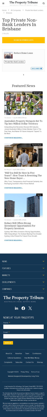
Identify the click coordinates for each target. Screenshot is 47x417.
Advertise (18, 353)
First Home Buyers (37, 145)
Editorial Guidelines (14, 357)
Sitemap (40, 362)
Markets (6, 275)
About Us (9, 353)
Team (27, 353)
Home (4, 10)
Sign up (8, 343)
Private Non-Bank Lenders (34, 10)
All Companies (16, 10)
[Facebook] (23, 308)
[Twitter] (30, 308)
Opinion (39, 195)
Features (6, 268)
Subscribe (19, 362)
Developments (8, 282)
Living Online (35, 376)
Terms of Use (35, 371)
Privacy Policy (25, 371)
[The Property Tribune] (23, 299)
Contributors (36, 353)
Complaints (8, 362)
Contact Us (30, 362)
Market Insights (38, 93)
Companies (6, 289)
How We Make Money (31, 357)
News (4, 261)
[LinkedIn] (16, 308)
